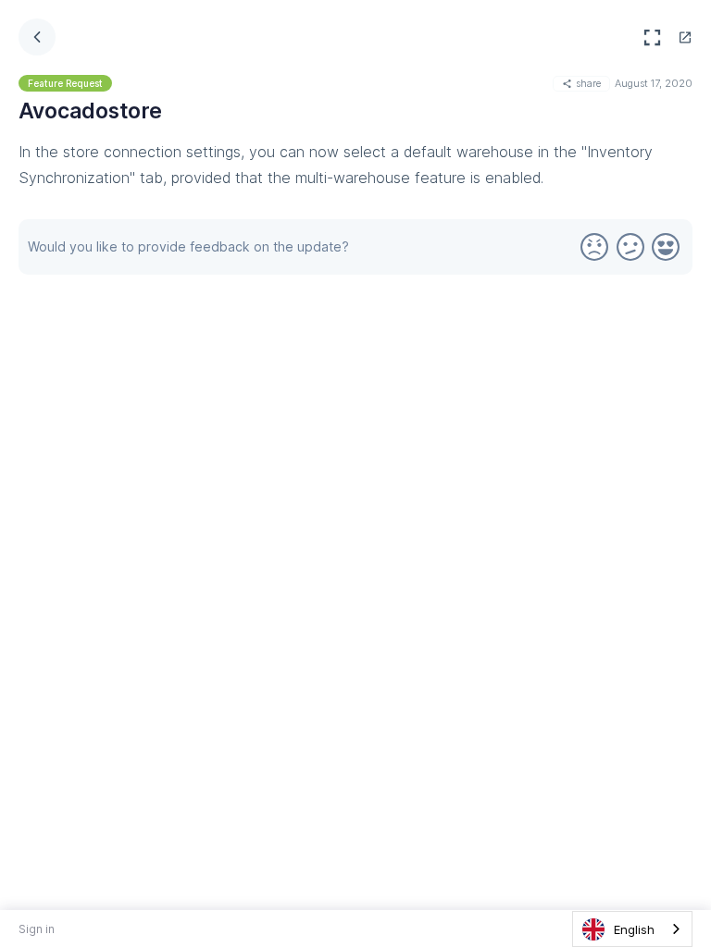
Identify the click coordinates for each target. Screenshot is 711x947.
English (634, 929)
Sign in (37, 929)
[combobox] (632, 929)
